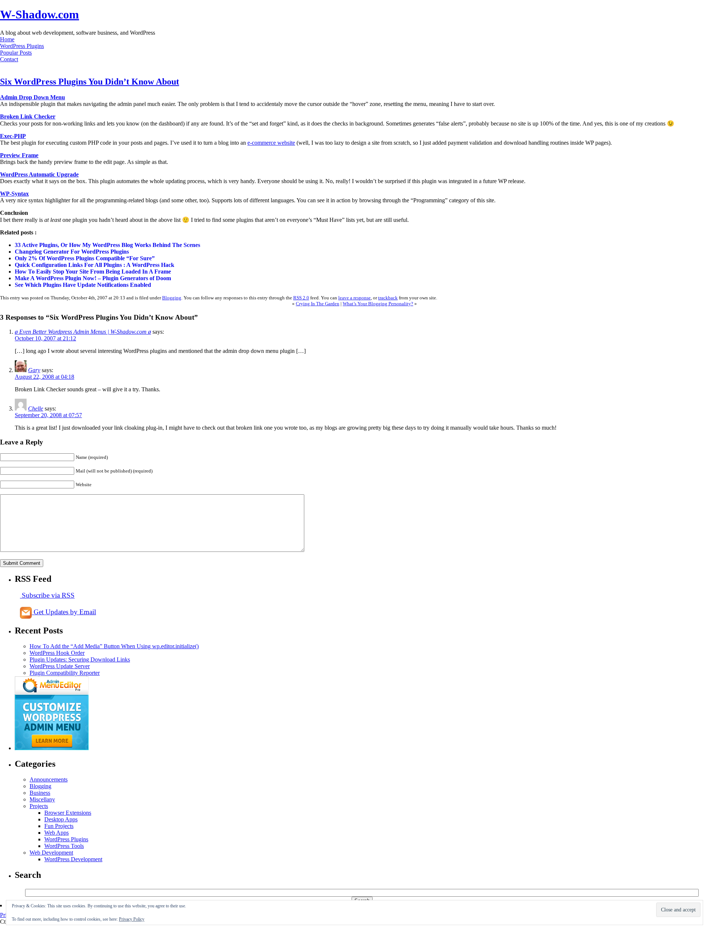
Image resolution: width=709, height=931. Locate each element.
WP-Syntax (14, 193)
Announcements (49, 779)
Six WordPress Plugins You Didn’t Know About (89, 81)
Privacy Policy (131, 919)
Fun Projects (58, 826)
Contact (9, 59)
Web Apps (56, 832)
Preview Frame (19, 155)
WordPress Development (73, 859)
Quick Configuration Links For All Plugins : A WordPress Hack (94, 265)
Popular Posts (16, 52)
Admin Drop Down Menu (32, 97)
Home (7, 39)
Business (40, 793)
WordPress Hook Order (57, 653)
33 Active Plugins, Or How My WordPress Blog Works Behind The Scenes (107, 245)
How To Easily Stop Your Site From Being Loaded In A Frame (93, 271)
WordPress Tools (64, 846)
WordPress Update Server (60, 666)
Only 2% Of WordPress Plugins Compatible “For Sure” (85, 258)
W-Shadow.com (39, 14)
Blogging (171, 297)
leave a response (354, 297)
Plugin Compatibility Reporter (65, 673)
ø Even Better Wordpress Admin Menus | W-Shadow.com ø (83, 332)
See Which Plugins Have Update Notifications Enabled (83, 285)
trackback (388, 297)
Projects (39, 806)
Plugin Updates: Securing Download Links (80, 659)
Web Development (51, 852)
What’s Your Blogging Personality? (378, 303)
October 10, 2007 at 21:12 (45, 338)
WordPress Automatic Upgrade (39, 174)
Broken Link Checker (27, 116)
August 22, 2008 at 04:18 (44, 377)
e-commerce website (271, 143)
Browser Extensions (67, 813)
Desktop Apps (61, 819)
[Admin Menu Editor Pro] (52, 748)
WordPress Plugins (22, 46)
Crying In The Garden (317, 303)
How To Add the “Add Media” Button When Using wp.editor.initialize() (114, 646)
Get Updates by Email (64, 612)
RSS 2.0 (301, 297)
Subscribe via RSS (47, 595)
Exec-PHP (13, 136)
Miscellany (42, 799)
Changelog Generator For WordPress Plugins (72, 251)
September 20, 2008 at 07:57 (48, 415)
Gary (34, 370)
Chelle (35, 408)
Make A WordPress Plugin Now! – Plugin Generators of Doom (93, 278)
